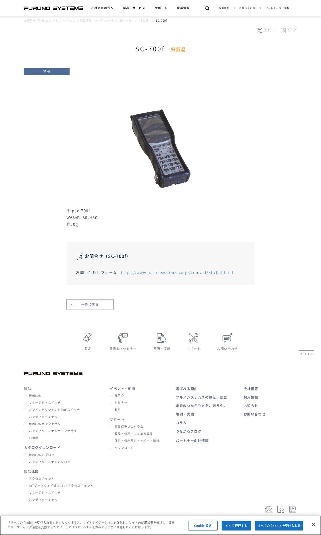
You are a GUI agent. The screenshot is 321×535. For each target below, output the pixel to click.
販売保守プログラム (129, 426)
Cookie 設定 (203, 525)
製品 (88, 348)
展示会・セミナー (123, 348)
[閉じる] (313, 524)
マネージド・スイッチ (45, 402)
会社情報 (251, 388)
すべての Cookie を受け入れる (279, 525)
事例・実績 (162, 348)
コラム (181, 423)
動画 (118, 409)
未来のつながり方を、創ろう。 (201, 405)
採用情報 (224, 8)
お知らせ (251, 405)
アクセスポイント (42, 478)
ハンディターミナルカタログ (49, 461)
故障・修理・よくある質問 (134, 433)
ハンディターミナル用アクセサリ (53, 430)
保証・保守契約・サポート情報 (137, 440)
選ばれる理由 (187, 388)
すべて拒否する (236, 525)
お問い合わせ (247, 8)
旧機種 (34, 438)
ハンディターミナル (43, 416)
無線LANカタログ (42, 454)
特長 (47, 71)
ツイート (269, 30)
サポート (194, 348)
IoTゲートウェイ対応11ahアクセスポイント (61, 485)
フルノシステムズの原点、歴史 (201, 397)
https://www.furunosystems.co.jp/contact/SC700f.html (177, 272)
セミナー (121, 402)
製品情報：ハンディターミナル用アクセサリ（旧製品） (115, 20)
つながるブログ (188, 431)
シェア (292, 30)
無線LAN (35, 395)
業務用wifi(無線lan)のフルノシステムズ (49, 20)
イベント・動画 (122, 388)
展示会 (119, 395)
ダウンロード (124, 447)
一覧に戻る (90, 304)
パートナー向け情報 (277, 8)
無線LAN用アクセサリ (45, 423)
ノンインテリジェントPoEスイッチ (54, 409)
